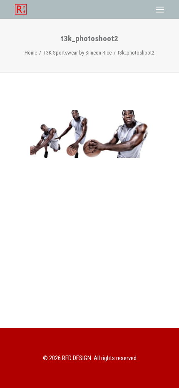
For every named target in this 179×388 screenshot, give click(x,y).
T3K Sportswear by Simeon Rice (77, 53)
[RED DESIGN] (21, 9)
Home (31, 53)
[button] (160, 9)
